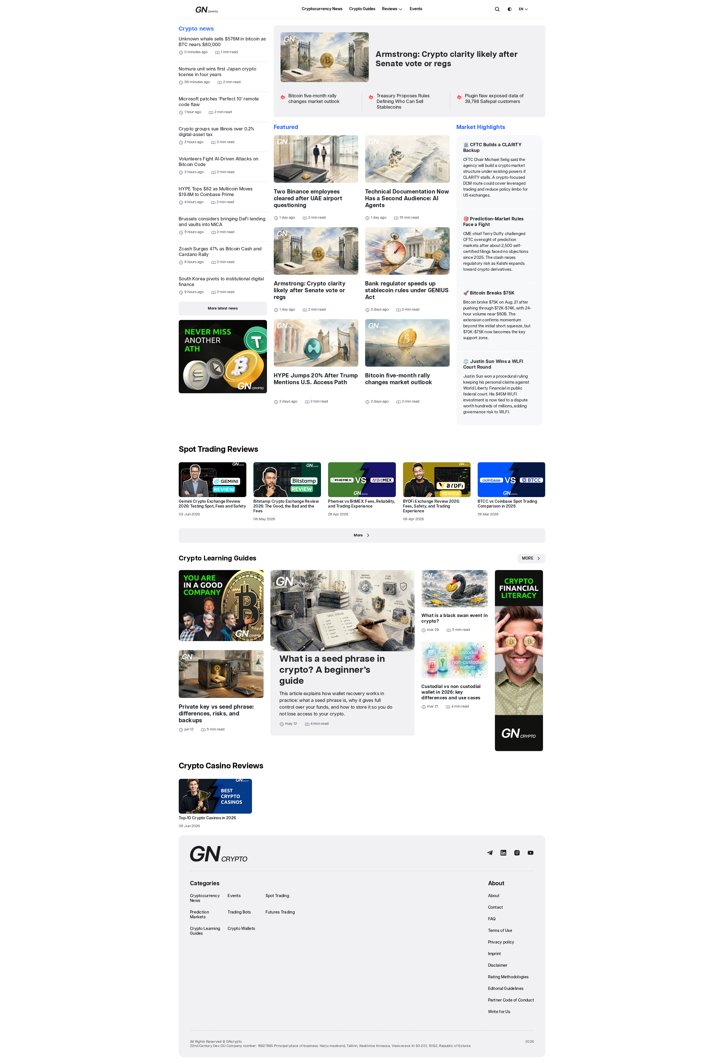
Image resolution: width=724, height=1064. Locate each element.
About (493, 896)
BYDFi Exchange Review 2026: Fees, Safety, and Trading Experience (431, 506)
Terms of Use (500, 931)
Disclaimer (498, 966)
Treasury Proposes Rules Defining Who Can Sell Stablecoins (403, 102)
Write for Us (499, 1012)
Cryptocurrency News (322, 9)
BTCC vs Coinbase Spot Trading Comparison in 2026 (507, 504)
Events (416, 9)
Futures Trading (280, 912)
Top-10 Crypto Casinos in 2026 (207, 818)
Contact (495, 908)
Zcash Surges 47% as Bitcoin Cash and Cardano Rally (220, 252)
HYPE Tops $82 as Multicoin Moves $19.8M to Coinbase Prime (216, 192)
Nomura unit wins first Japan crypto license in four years (217, 72)
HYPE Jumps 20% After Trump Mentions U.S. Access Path (316, 379)
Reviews (389, 9)
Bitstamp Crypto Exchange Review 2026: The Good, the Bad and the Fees (286, 506)
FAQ (492, 919)
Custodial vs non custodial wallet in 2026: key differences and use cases (450, 692)
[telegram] (489, 852)
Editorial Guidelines (506, 989)
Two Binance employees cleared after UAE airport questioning (308, 198)
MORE (527, 558)
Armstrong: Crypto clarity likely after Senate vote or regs (447, 59)
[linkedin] (503, 852)
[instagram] (517, 852)
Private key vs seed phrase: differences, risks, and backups (216, 713)
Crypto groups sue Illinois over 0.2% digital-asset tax (216, 132)
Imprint (494, 954)
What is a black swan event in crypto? (454, 618)
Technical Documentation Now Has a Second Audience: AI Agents (407, 198)
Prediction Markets (199, 914)
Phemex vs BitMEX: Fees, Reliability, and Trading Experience (361, 504)
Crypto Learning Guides (218, 558)
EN (521, 9)
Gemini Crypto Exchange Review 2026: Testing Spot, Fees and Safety (212, 504)
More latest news (223, 308)
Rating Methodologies (508, 977)
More (358, 535)
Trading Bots (239, 912)
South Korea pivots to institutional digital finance (221, 282)
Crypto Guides (362, 9)
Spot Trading (277, 896)
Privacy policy (501, 942)
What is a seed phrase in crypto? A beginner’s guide (332, 670)
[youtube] (530, 852)
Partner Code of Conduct (511, 1000)
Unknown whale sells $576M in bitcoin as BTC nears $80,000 (222, 42)
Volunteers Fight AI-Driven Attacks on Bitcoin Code (218, 162)
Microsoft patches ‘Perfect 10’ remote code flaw (219, 102)
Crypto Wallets (241, 929)
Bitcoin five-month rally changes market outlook (398, 379)
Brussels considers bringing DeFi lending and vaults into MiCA (222, 222)
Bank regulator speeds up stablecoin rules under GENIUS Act (407, 290)
